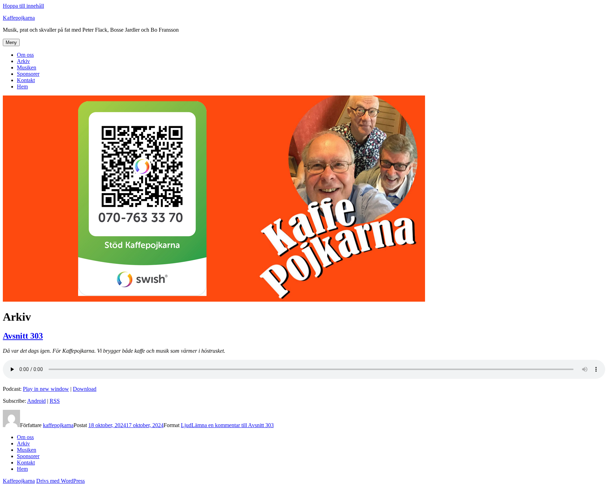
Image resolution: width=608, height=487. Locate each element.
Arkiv (23, 61)
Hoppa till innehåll (23, 6)
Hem (22, 87)
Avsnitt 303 (23, 335)
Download (84, 389)
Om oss (25, 55)
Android (36, 401)
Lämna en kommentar (232, 425)
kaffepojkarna (58, 425)
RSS (55, 401)
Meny (11, 42)
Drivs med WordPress (60, 481)
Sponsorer (28, 74)
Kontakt (26, 80)
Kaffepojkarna (19, 18)
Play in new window (46, 389)
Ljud (186, 425)
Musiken (26, 67)
